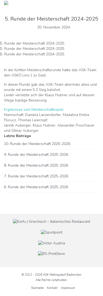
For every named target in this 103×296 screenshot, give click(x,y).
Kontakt (52, 288)
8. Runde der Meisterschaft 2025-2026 (36, 165)
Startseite (37, 288)
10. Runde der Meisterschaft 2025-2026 (37, 143)
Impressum (68, 288)
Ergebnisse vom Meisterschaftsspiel (33, 109)
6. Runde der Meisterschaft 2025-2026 (36, 187)
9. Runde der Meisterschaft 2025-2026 (36, 154)
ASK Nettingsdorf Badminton (62, 275)
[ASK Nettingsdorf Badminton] (6, 2)
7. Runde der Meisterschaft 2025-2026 (36, 176)
